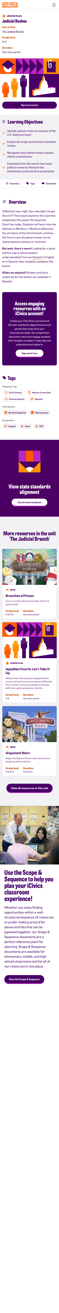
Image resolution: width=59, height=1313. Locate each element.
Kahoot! (37, 257)
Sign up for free (29, 353)
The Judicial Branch (13, 31)
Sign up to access (29, 104)
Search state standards (29, 502)
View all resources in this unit (29, 788)
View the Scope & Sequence (24, 979)
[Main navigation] (54, 5)
